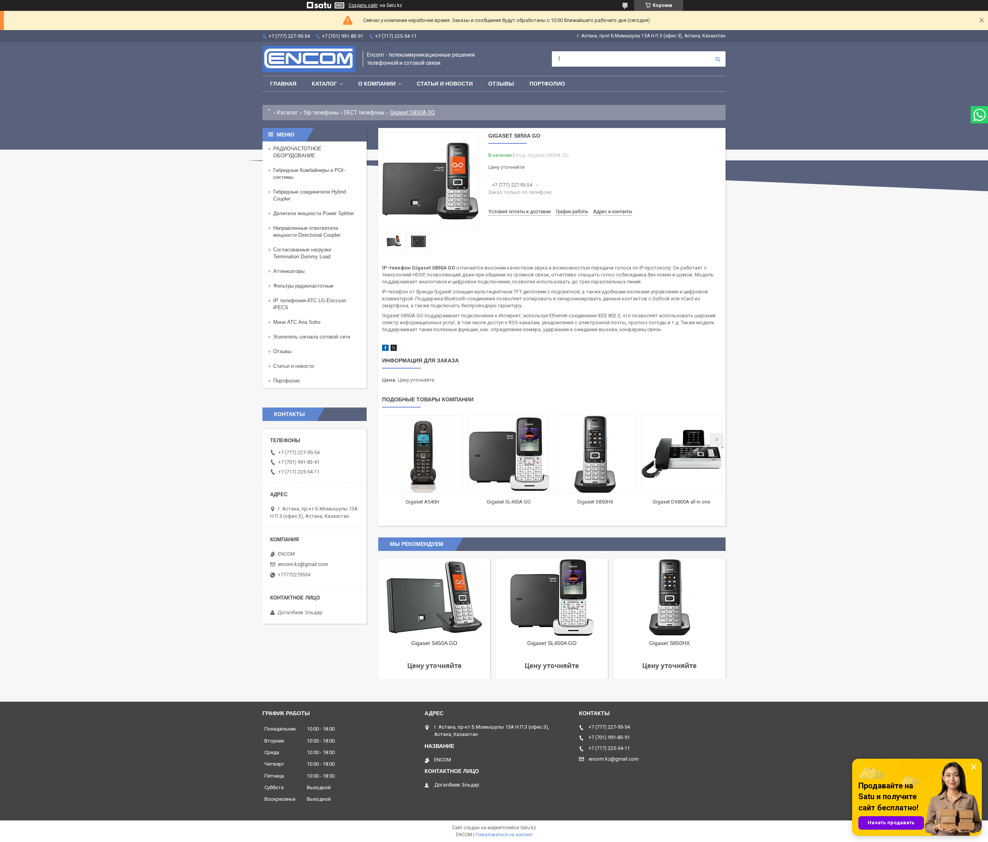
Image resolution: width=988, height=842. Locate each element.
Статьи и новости (445, 84)
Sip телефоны (321, 112)
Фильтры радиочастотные (303, 286)
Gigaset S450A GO (434, 643)
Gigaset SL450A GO (509, 502)
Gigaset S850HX (595, 502)
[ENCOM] (308, 59)
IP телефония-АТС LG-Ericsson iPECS (309, 304)
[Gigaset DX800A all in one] (681, 454)
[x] (394, 349)
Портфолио (547, 84)
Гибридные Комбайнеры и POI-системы (309, 173)
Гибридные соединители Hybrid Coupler (309, 195)
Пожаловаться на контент (504, 834)
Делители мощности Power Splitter (313, 213)
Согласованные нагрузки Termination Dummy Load (302, 253)
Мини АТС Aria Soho (296, 322)
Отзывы (501, 84)
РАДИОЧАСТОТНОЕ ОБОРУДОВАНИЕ (297, 152)
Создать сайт (363, 5)
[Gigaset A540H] (422, 454)
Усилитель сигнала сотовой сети (311, 337)
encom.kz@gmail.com (303, 564)
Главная (283, 84)
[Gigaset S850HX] (595, 454)
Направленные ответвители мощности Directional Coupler (306, 231)
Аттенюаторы (289, 271)
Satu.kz (528, 827)
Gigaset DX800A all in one (681, 502)
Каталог (324, 84)
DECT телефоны (364, 112)
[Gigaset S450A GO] (434, 597)
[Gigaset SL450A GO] (509, 454)
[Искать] (718, 59)
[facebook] (385, 349)
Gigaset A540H (422, 502)
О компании (377, 84)
